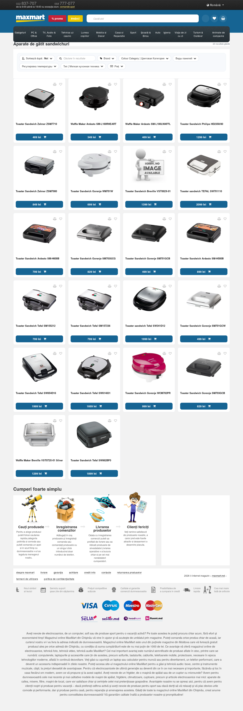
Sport (133, 32)
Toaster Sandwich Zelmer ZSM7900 (36, 191)
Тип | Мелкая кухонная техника (81, 66)
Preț (116, 66)
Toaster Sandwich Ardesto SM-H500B (202, 258)
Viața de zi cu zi (181, 34)
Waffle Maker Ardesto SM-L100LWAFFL (148, 124)
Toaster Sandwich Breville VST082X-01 (148, 191)
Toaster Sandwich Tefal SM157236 (90, 325)
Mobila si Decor (101, 34)
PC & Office (34, 34)
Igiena (166, 32)
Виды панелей (184, 58)
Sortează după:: (37, 58)
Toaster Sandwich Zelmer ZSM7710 (36, 124)
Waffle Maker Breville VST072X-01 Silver (39, 460)
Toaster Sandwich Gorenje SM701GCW (203, 325)
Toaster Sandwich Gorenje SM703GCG (93, 258)
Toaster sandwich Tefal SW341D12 (145, 325)
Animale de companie (218, 34)
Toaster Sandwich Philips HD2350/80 (201, 124)
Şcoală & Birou (146, 34)
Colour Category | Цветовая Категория (142, 58)
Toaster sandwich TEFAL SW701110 (201, 191)
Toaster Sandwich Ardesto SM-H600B (37, 258)
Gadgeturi (20, 32)
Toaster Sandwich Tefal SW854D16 (36, 393)
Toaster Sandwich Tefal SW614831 (90, 393)
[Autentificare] (205, 18)
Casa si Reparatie (119, 34)
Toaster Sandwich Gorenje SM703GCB (202, 393)
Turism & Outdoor (198, 34)
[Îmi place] (214, 18)
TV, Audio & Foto (49, 34)
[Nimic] (223, 18)
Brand (107, 58)
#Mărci (75, 18)
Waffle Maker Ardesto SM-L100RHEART (93, 124)
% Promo (57, 18)
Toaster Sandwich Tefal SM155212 (35, 325)
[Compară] (55, 84)
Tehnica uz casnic (67, 34)
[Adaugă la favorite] (60, 84)
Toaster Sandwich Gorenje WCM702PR (147, 393)
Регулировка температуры (37, 66)
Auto (157, 32)
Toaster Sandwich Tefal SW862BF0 (91, 460)
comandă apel (67, 6)
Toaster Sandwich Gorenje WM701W (92, 191)
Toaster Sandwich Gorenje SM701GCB (147, 258)
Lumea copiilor (85, 34)
